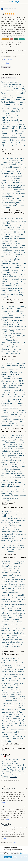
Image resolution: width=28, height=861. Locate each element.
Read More (13, 777)
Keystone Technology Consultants (8, 789)
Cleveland (14, 842)
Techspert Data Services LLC (6, 824)
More (3, 802)
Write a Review (8, 77)
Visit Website (5, 63)
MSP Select (4, 39)
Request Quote (6, 67)
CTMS (3, 807)
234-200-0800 (8, 60)
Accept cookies (8, 857)
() (17, 13)
